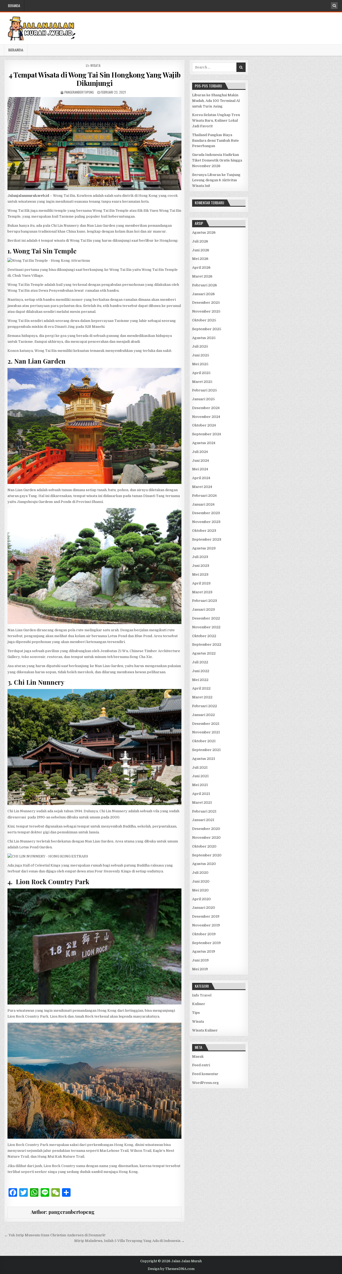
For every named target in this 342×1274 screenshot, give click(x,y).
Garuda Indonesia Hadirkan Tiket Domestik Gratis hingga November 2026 (217, 160)
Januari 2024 (203, 504)
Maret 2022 (202, 697)
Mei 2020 (200, 890)
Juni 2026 (200, 250)
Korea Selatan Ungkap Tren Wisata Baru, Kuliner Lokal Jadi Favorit (216, 120)
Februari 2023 (204, 601)
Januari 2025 (203, 399)
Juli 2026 (200, 241)
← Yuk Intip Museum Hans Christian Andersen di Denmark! (54, 1235)
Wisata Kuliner (205, 1030)
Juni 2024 (200, 461)
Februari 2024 (204, 496)
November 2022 (206, 627)
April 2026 (201, 267)
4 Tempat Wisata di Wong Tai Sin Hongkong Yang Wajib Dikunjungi (95, 79)
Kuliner (198, 1004)
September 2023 (206, 539)
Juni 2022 (200, 671)
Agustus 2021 (203, 759)
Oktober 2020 (204, 846)
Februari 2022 (204, 706)
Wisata (95, 65)
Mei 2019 (200, 969)
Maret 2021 (202, 802)
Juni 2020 (200, 881)
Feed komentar (205, 1074)
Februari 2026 (204, 285)
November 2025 (206, 311)
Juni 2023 (200, 566)
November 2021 (206, 732)
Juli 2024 (200, 452)
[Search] (334, 5)
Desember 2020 (206, 829)
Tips (196, 1013)
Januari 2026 (203, 294)
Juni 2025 (200, 355)
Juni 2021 (200, 776)
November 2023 (206, 522)
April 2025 (201, 373)
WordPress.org (205, 1083)
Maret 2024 (202, 487)
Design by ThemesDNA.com (171, 1269)
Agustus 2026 (204, 232)
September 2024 (206, 434)
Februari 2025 (204, 390)
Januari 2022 (203, 715)
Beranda (14, 5)
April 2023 (201, 583)
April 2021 (201, 794)
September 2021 (206, 750)
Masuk (198, 1056)
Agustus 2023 (204, 548)
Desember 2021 (205, 724)
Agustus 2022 (204, 653)
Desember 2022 (206, 618)
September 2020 (206, 855)
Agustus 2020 (204, 864)
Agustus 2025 (204, 338)
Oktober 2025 (204, 320)
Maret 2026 (202, 276)
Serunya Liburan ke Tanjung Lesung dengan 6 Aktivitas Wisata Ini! (216, 180)
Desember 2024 (206, 408)
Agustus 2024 (203, 443)
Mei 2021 (200, 785)
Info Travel (201, 995)
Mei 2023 (200, 574)
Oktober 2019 (204, 934)
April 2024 (201, 478)
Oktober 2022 (204, 636)
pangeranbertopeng (79, 92)
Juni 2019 (200, 960)
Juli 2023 (200, 557)
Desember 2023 (206, 513)
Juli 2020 (200, 873)
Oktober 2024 (204, 425)
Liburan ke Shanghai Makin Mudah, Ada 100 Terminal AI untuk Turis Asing (216, 100)
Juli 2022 (200, 662)
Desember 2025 (206, 303)
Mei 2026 (200, 259)
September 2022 (206, 644)
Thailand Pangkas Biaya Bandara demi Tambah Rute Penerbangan (215, 140)
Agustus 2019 (203, 951)
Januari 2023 (203, 609)
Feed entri (201, 1065)
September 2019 (206, 943)
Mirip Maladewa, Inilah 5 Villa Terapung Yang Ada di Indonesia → (129, 1241)
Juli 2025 (200, 346)
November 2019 (206, 925)
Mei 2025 (200, 364)
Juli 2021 (200, 767)
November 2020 (206, 838)
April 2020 (201, 899)
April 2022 (201, 688)
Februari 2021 (204, 811)
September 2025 (206, 329)
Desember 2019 (205, 916)
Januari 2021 (203, 820)
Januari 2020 (203, 908)
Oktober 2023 (204, 531)
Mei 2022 (200, 680)
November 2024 (206, 417)
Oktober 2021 (204, 741)
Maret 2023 (202, 592)
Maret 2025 (202, 382)
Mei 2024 (200, 469)
